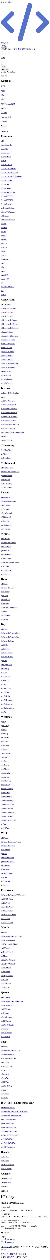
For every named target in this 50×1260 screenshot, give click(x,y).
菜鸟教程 (10, 1257)
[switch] (2, 62)
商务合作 (13, 1254)
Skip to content (6, 2)
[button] (25, 80)
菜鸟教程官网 (6, 1247)
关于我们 (4, 1254)
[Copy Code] (2, 1207)
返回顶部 (5, 69)
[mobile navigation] (2, 64)
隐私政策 (22, 1254)
